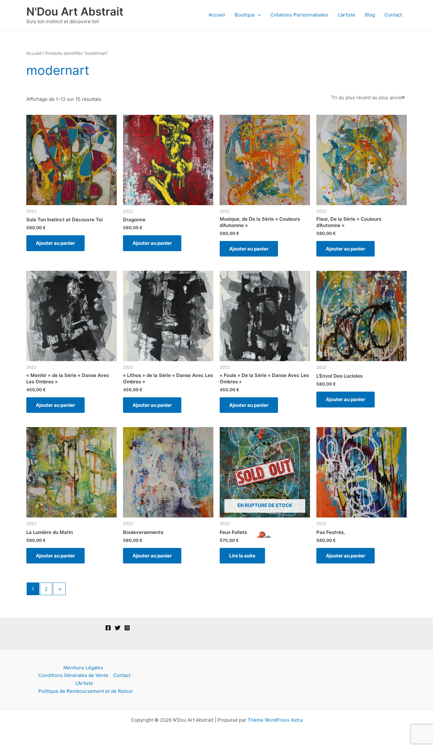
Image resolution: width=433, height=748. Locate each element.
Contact (393, 15)
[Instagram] (127, 628)
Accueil (217, 15)
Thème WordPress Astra (275, 720)
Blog (370, 15)
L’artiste (346, 15)
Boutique (245, 15)
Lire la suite (242, 556)
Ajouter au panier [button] (55, 243)
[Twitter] (117, 628)
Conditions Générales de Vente (73, 675)
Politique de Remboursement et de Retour (85, 691)
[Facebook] (108, 628)
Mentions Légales (83, 668)
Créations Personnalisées (299, 15)
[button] (258, 15)
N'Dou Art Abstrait (74, 11)
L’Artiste (84, 683)
